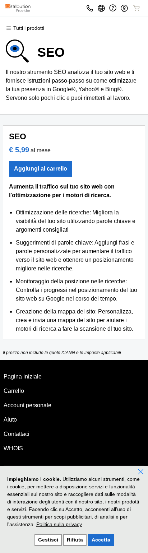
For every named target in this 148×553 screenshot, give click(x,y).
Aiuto (10, 420)
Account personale (27, 405)
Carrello (14, 391)
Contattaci (16, 434)
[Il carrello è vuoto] (136, 8)
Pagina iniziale (23, 376)
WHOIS (13, 448)
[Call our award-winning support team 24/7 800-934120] (113, 8)
